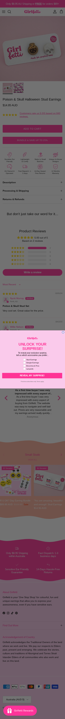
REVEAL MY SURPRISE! (32, 375)
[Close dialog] (63, 332)
